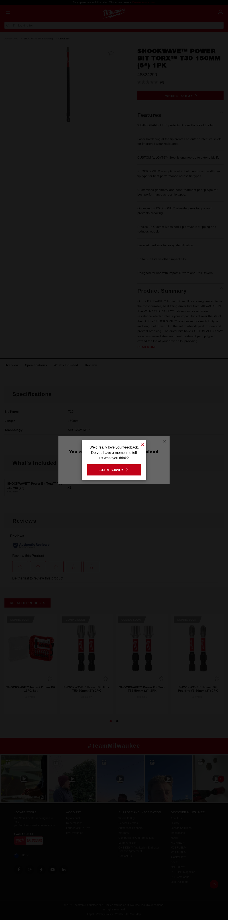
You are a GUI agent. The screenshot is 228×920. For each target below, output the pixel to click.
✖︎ (142, 444)
